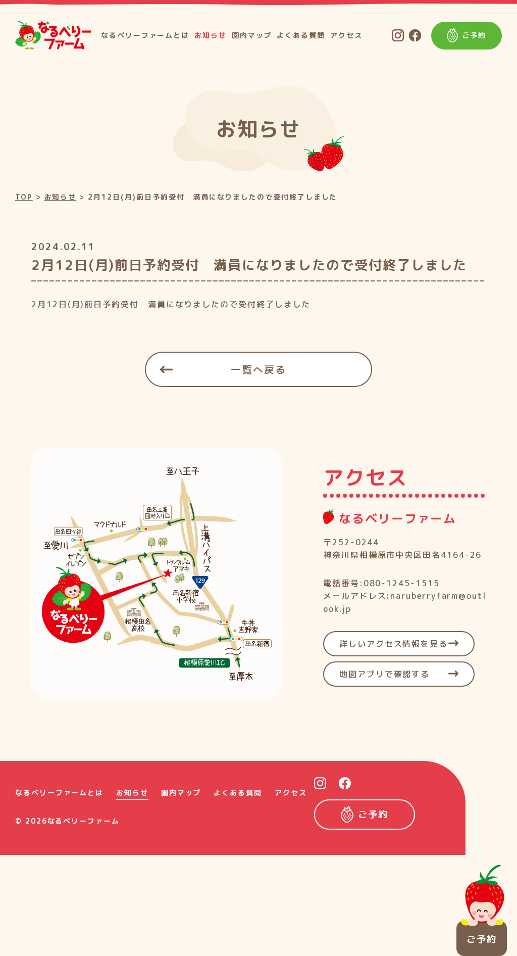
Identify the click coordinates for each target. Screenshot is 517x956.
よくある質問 (301, 35)
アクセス (346, 35)
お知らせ (210, 35)
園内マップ (252, 35)
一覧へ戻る (258, 369)
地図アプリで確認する (384, 674)
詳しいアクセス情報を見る (393, 643)
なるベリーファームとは (145, 35)
